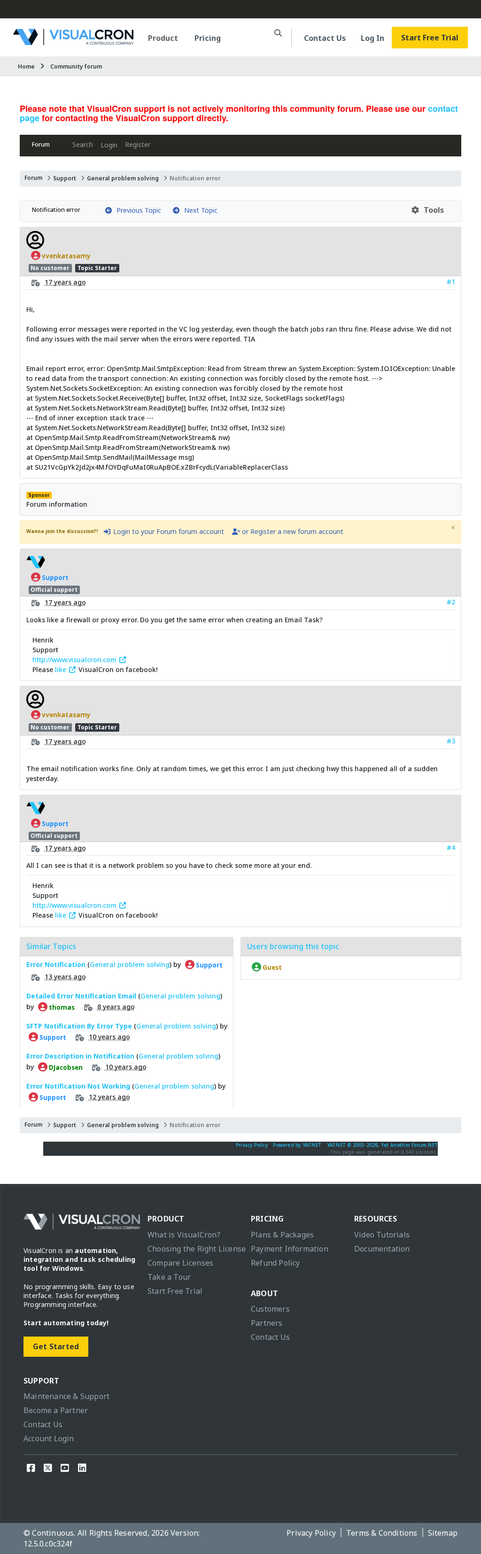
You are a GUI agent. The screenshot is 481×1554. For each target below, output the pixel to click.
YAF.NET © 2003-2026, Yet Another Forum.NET (382, 1145)
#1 (451, 281)
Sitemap (443, 1533)
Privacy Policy (252, 1145)
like (61, 669)
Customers (270, 1309)
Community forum (76, 66)
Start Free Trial (429, 37)
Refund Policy (275, 1263)
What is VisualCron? (183, 1234)
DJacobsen (65, 1067)
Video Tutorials (382, 1234)
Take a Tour (169, 1277)
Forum (41, 144)
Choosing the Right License (196, 1249)
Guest (271, 967)
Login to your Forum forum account (167, 531)
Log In (372, 38)
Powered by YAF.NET (297, 1145)
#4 (451, 847)
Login (109, 144)
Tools (432, 210)
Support (64, 178)
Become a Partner (55, 1410)
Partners (267, 1323)
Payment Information (289, 1249)
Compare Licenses (180, 1263)
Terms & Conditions (382, 1533)
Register (137, 144)
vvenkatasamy (65, 255)
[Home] (73, 41)
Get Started (56, 1346)
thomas (61, 1007)
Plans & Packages (282, 1234)
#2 (451, 601)
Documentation (382, 1249)
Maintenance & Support (66, 1396)
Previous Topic (137, 210)
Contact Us (325, 38)
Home (26, 66)
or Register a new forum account (291, 531)
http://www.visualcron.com (75, 659)
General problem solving (123, 178)
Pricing (207, 38)
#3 (451, 740)
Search (82, 144)
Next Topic (198, 210)
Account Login (48, 1438)
